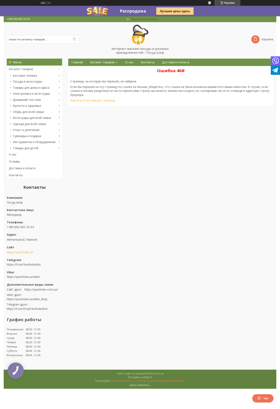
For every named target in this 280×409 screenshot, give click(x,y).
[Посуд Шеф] (140, 34)
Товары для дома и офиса (31, 88)
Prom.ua (159, 373)
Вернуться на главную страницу (92, 100)
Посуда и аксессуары (27, 81)
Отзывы (14, 161)
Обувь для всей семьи (28, 112)
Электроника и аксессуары (31, 93)
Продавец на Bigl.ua (140, 377)
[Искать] (74, 39)
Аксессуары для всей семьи (32, 118)
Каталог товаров (21, 69)
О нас (13, 154)
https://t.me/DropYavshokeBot (27, 309)
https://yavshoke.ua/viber (23, 277)
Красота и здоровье (27, 106)
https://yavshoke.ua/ (20, 252)
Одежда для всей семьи (29, 124)
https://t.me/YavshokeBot (24, 264)
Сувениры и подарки (27, 136)
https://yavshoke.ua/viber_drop (27, 299)
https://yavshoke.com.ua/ (41, 289)
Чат (266, 398)
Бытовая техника (25, 75)
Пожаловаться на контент (127, 381)
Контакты (16, 175)
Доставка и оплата (22, 168)
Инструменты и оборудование (34, 142)
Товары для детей (25, 148)
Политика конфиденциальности (165, 381)
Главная (77, 62)
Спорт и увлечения (26, 130)
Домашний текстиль (27, 100)
